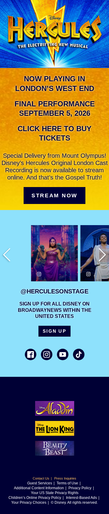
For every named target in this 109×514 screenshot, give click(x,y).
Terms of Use (67, 483)
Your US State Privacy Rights (54, 493)
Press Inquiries (65, 478)
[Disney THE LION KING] (54, 434)
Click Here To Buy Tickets (54, 133)
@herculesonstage (54, 291)
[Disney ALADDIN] (54, 414)
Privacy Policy (79, 488)
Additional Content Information (39, 488)
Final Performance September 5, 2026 (55, 108)
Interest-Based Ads (81, 498)
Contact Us (41, 478)
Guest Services (39, 483)
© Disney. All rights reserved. (74, 502)
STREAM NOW (54, 195)
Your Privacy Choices (28, 502)
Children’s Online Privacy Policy (34, 498)
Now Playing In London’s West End (54, 83)
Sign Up (54, 331)
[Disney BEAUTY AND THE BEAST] (54, 454)
